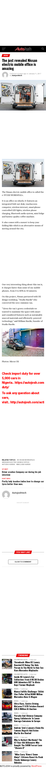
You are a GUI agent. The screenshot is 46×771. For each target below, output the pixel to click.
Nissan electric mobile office (19, 192)
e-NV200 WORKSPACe (12, 195)
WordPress (36, 766)
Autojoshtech (17, 75)
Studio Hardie (25, 299)
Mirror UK (14, 361)
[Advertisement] (23, 23)
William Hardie (25, 321)
